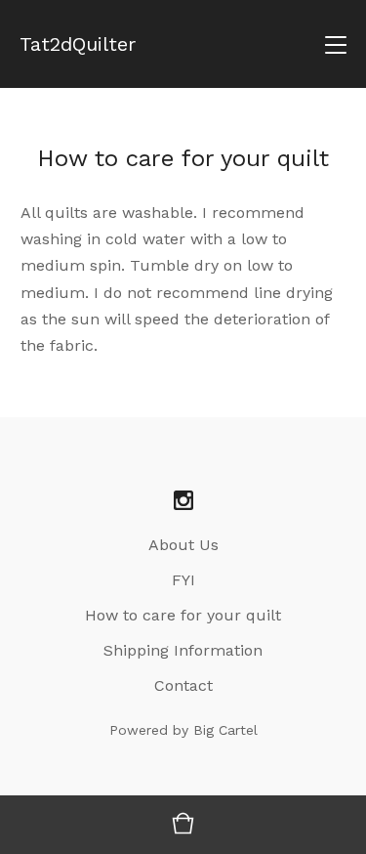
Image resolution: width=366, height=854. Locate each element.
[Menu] (335, 44)
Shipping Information (183, 650)
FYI (183, 580)
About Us (183, 544)
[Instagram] (183, 501)
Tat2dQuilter (78, 44)
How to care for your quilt (183, 615)
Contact (183, 685)
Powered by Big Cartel (183, 730)
